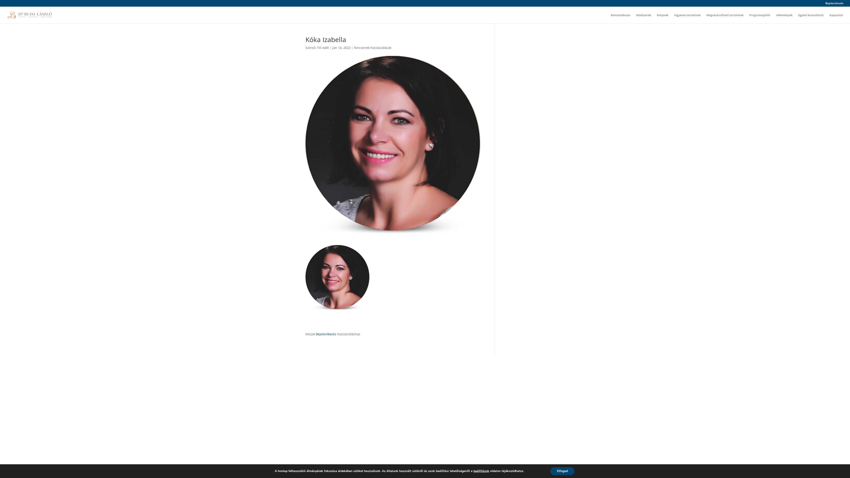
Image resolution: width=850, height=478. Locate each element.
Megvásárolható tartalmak (725, 15)
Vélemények (784, 15)
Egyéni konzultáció (811, 15)
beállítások (481, 471)
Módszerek (643, 15)
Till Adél (323, 48)
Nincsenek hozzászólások (372, 48)
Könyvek (662, 15)
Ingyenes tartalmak (687, 15)
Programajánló (759, 15)
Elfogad (562, 471)
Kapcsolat (836, 15)
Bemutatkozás (620, 15)
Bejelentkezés (834, 3)
